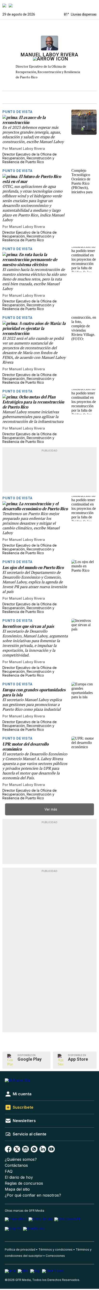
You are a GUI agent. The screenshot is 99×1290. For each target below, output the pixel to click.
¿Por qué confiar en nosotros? (33, 1195)
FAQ (8, 1171)
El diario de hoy (19, 1177)
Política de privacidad (20, 1249)
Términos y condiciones (55, 1249)
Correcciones (55, 1256)
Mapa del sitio (17, 1189)
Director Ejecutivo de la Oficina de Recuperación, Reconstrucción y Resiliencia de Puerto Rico (48, 71)
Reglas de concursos (24, 1183)
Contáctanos (16, 1165)
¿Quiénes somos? (21, 1159)
